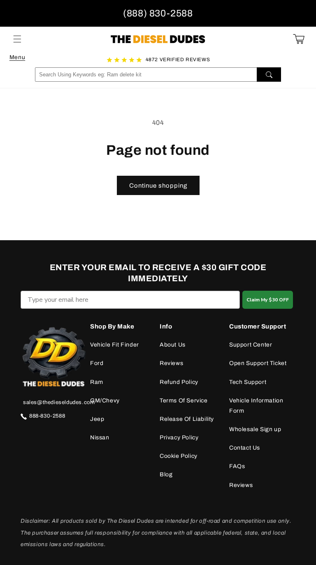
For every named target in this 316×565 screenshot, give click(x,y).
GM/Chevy (105, 400)
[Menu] (17, 39)
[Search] (269, 74)
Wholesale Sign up (255, 429)
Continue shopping (158, 185)
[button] (17, 39)
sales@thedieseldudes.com (59, 402)
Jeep (97, 419)
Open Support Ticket (257, 363)
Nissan (99, 437)
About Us (173, 345)
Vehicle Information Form (256, 405)
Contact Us (244, 448)
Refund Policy (179, 382)
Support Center (250, 345)
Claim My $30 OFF (267, 299)
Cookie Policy (179, 456)
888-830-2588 (47, 416)
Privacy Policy (179, 437)
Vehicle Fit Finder (114, 345)
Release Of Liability (187, 419)
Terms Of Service (184, 400)
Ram (96, 382)
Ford (96, 363)
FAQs (237, 466)
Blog (166, 474)
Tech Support (247, 382)
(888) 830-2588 (158, 13)
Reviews (171, 363)
